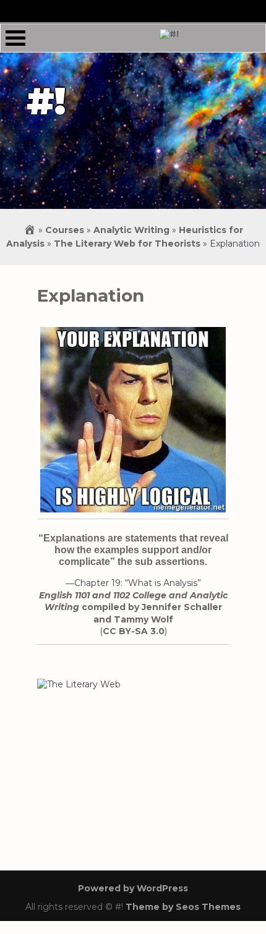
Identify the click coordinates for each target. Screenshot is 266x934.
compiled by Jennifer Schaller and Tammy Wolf (133, 607)
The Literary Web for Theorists (127, 243)
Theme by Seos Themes (183, 906)
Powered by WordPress (133, 888)
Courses (64, 230)
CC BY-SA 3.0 (134, 631)
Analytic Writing (131, 230)
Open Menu (15, 38)
